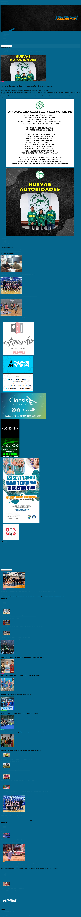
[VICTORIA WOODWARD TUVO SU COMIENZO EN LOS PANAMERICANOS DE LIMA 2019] (6, 789)
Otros (4, 41)
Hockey (2, 729)
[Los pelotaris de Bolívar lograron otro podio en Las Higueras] (6, 756)
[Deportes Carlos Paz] (40, 18)
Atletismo (5, 40)
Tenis (4, 861)
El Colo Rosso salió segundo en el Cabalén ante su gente (14, 50)
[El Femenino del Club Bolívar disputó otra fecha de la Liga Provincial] (11, 293)
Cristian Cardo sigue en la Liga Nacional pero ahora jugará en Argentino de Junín (22, 626)
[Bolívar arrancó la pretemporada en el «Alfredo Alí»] (11, 315)
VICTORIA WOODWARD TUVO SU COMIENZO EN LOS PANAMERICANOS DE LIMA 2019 (26, 791)
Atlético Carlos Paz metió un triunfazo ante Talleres (11, 251)
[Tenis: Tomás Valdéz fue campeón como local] (6, 885)
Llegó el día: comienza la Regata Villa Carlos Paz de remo (15, 770)
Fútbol (4, 35)
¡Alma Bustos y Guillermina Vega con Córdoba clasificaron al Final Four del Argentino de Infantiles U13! (24, 51)
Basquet (4, 36)
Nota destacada (6, 34)
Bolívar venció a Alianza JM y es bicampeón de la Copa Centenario (18, 616)
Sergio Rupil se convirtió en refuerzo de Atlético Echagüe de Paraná (18, 274)
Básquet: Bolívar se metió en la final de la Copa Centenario (16, 637)
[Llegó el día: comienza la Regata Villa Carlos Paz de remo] (6, 767)
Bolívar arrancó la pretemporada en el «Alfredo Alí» (14, 317)
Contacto (5, 42)
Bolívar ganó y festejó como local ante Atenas (12, 49)
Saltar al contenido (4, 1)
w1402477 (9, 772)
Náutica (4, 38)
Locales (5, 673)
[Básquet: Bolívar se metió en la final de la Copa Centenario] (6, 635)
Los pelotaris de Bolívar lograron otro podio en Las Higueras (16, 759)
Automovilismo (4, 710)
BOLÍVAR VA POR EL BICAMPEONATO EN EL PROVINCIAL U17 (19, 780)
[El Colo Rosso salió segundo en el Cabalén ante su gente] (6, 837)
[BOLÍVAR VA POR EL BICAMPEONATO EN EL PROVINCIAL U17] (6, 778)
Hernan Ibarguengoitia (11, 783)
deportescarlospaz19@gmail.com (7, 911)
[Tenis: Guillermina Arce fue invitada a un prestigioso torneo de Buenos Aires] (14, 860)
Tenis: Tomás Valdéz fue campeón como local (12, 888)
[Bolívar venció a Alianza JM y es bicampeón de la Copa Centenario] (6, 613)
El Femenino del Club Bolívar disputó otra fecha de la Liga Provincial (19, 296)
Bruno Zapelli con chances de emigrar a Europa (12, 52)
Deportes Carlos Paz (6, 3)
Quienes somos (6, 33)
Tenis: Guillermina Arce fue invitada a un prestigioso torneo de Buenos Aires (20, 864)
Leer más (2, 607)
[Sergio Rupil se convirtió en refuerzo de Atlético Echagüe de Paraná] (11, 271)
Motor (4, 39)
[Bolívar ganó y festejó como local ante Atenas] (14, 811)
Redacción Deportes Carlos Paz (13, 276)
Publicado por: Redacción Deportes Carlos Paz (10, 88)
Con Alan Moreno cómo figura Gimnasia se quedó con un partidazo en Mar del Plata (17, 249)
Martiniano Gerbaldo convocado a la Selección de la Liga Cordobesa (17, 53)
